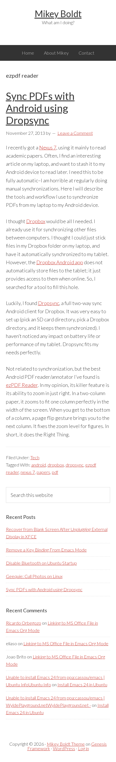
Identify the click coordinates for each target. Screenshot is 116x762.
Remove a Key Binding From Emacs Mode (46, 549)
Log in (83, 748)
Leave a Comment (75, 133)
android (38, 464)
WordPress (64, 748)
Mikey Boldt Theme (66, 744)
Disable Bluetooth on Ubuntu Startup (41, 563)
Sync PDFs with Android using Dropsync (40, 108)
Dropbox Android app (59, 262)
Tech (34, 457)
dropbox (56, 464)
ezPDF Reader (22, 385)
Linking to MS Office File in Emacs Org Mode (65, 643)
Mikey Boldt (58, 13)
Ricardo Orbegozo (23, 623)
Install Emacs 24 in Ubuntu (82, 684)
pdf (55, 472)
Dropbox (35, 221)
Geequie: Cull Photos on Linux (34, 576)
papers (43, 472)
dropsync (75, 464)
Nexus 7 (47, 147)
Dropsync (48, 303)
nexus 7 (28, 472)
